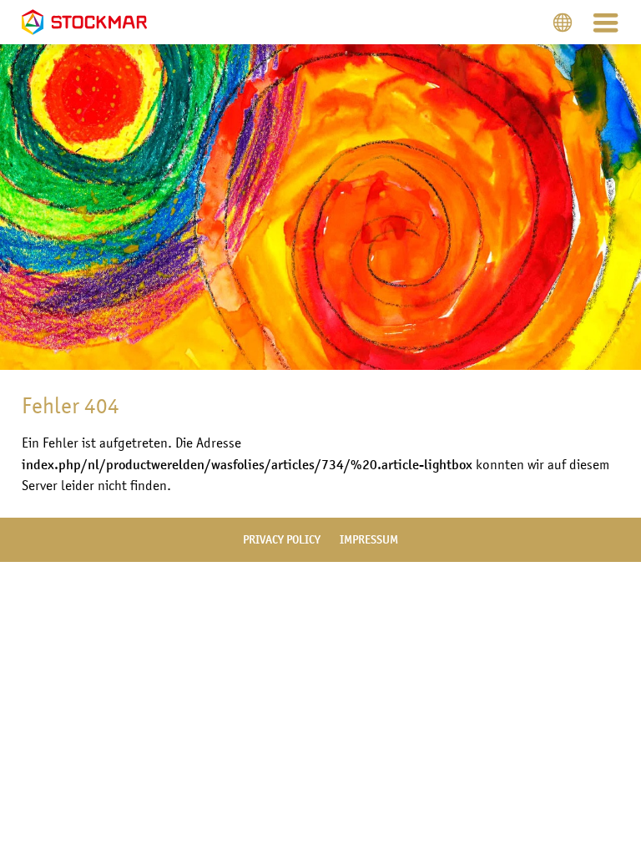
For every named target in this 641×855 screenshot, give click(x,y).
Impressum (369, 539)
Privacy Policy (281, 539)
